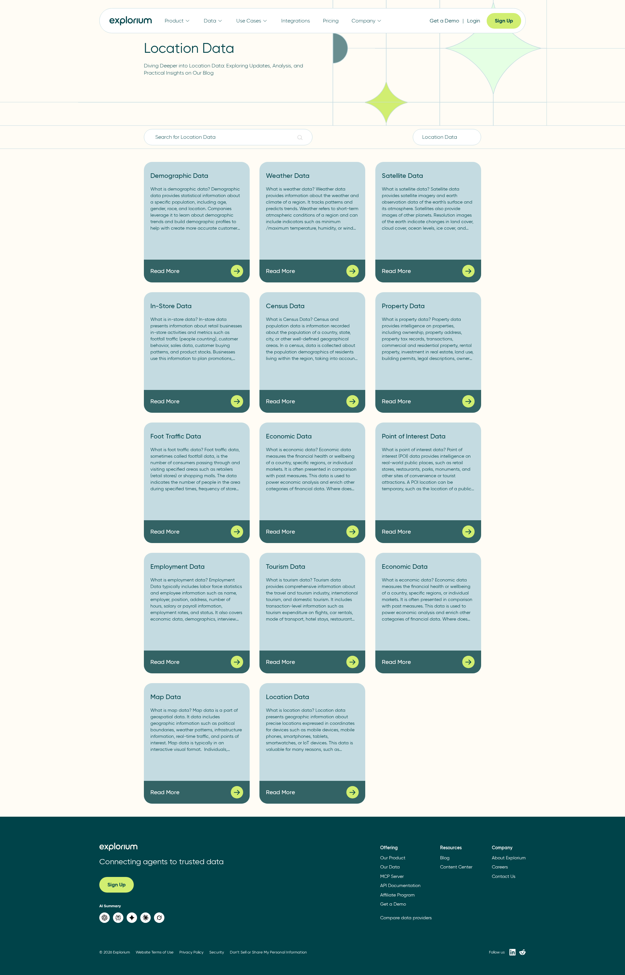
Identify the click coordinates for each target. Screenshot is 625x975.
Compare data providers (406, 918)
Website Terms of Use (155, 952)
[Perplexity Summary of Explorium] (118, 917)
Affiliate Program (397, 895)
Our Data (390, 867)
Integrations (295, 21)
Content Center (456, 867)
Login (473, 21)
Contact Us (503, 876)
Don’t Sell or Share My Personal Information (268, 952)
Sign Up (504, 20)
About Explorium (509, 858)
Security (216, 952)
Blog (445, 858)
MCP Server (392, 876)
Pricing (331, 21)
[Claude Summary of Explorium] (145, 917)
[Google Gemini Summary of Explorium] (132, 917)
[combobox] (447, 137)
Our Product (392, 858)
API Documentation (400, 885)
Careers (500, 867)
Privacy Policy (191, 952)
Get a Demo (444, 21)
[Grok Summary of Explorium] (159, 917)
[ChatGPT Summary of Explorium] (104, 917)
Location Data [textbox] (439, 137)
